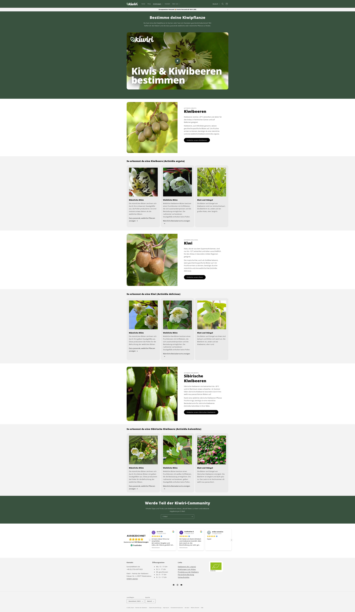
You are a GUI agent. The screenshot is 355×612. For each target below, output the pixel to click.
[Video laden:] (177, 61)
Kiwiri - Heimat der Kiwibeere (139, 607)
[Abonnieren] (192, 516)
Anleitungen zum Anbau (187, 569)
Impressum (166, 607)
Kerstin (215, 532)
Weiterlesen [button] (156, 548)
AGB (202, 607)
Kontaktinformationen (177, 607)
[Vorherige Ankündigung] (127, 9)
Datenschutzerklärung (155, 607)
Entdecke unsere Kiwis (195, 277)
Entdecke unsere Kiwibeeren (197, 140)
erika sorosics (190, 532)
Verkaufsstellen (183, 577)
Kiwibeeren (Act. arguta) (187, 567)
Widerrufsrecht (195, 607)
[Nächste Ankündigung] (228, 9)
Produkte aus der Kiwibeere (188, 572)
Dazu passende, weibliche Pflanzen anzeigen (142, 219)
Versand (187, 607)
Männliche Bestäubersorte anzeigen (176, 221)
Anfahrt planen (132, 579)
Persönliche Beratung (186, 575)
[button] (158, 4)
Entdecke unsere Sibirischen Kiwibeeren (201, 412)
